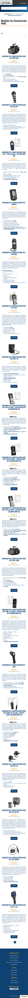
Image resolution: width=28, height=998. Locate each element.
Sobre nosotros (14, 980)
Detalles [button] (14, 86)
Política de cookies (14, 964)
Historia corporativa (14, 982)
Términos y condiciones (14, 955)
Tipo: (2, 33)
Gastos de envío (14, 970)
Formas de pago (14, 974)
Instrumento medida (19, 14)
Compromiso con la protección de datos (14, 962)
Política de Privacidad (14, 958)
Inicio (13, 14)
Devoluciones (14, 972)
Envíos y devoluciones (14, 960)
